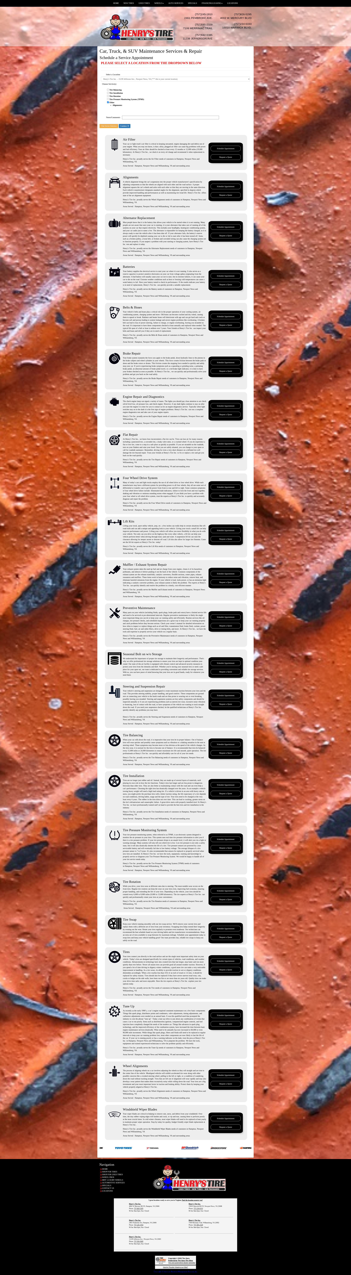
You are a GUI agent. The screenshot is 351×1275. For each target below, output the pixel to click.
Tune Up (128, 1006)
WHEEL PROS (108, 1177)
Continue (123, 126)
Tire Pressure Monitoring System (145, 830)
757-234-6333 (198, 1209)
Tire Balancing (115, 90)
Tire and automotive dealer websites (181, 1261)
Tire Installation (116, 93)
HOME (105, 1169)
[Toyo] (235, 1148)
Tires (126, 952)
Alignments (130, 177)
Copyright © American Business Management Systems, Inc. (176, 1271)
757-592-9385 (138, 1241)
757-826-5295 (138, 1209)
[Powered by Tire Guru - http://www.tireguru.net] (161, 1260)
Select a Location (113, 75)
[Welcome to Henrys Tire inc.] (136, 26)
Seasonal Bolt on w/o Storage (142, 654)
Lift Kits (128, 521)
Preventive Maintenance (139, 608)
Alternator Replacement (139, 218)
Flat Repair (130, 434)
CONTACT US (108, 1188)
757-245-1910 (138, 1225)
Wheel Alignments (135, 1066)
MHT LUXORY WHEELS (112, 1180)
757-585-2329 (198, 1225)
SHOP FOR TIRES (109, 1172)
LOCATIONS (107, 1191)
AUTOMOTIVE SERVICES (113, 1183)
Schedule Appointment (225, 149)
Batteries (129, 266)
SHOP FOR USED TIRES (112, 1174)
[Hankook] (206, 1148)
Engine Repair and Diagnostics (143, 396)
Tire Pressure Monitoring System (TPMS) (126, 99)
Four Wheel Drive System (140, 478)
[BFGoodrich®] (148, 1148)
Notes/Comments (113, 117)
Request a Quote (225, 157)
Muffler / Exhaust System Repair (145, 564)
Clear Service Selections (109, 126)
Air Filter (129, 139)
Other (115, 104)
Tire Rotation (115, 96)
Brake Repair (132, 353)
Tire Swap (129, 919)
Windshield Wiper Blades (140, 1109)
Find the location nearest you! (192, 1200)
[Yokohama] (111, 1148)
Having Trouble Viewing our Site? (175, 1267)
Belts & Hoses (132, 307)
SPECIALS (106, 1185)
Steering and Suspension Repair (144, 686)
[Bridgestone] (177, 1148)
